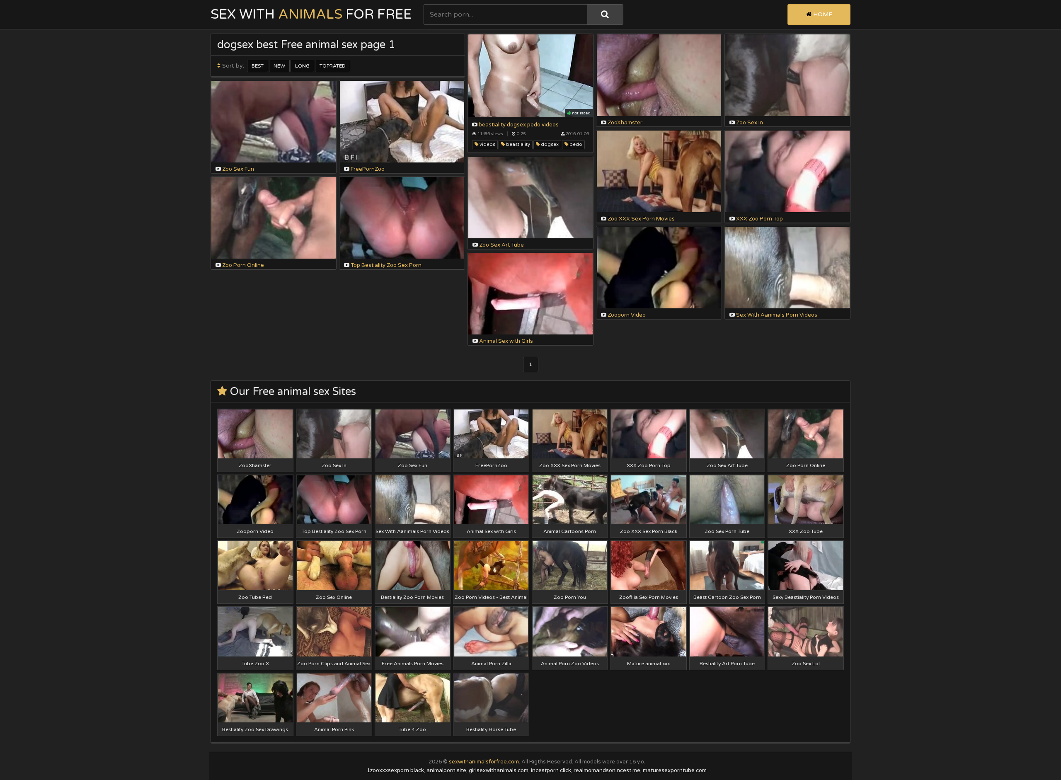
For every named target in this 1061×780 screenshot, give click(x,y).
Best (258, 66)
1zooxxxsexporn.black (395, 770)
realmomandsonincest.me (607, 770)
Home (821, 14)
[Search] (605, 14)
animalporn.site (446, 770)
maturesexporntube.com (675, 770)
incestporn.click (551, 770)
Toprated (333, 66)
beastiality (517, 144)
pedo (575, 144)
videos (486, 144)
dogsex (549, 144)
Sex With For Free (311, 14)
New (279, 66)
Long (302, 66)
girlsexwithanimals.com (498, 770)
